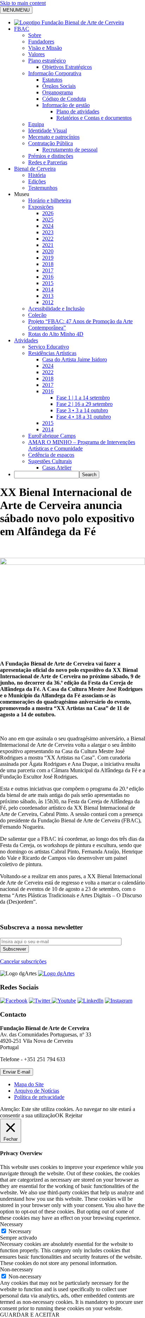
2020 (47, 251)
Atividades (26, 340)
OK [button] (59, 1115)
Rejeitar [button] (73, 1115)
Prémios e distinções (50, 156)
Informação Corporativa (54, 73)
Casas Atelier (56, 468)
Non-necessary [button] (16, 1269)
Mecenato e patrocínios (54, 137)
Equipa (36, 124)
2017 (47, 270)
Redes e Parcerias (47, 162)
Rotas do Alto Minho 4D (55, 334)
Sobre (34, 35)
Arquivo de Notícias (36, 1091)
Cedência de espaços (51, 455)
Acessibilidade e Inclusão (56, 309)
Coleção (37, 315)
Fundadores (41, 42)
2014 (47, 289)
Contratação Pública (50, 143)
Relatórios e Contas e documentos (94, 118)
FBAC (21, 29)
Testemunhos (42, 188)
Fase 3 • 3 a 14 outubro (82, 410)
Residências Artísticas (52, 353)
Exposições (40, 207)
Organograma (57, 92)
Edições (37, 181)
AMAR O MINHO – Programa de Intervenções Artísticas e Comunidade (81, 445)
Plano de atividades (77, 111)
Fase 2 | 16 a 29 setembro (84, 404)
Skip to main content (23, 3)
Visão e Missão (45, 48)
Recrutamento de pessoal (69, 150)
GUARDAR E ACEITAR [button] (29, 1315)
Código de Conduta (64, 99)
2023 (47, 232)
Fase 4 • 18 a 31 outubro (83, 417)
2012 (47, 302)
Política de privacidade (39, 1097)
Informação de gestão (66, 105)
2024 (47, 226)
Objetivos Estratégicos (67, 67)
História (37, 175)
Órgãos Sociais (59, 86)
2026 (47, 213)
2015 (47, 283)
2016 (47, 277)
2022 (47, 239)
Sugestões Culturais (50, 461)
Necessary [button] (11, 1224)
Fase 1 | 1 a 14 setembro (83, 398)
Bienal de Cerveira (35, 169)
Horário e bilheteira (49, 200)
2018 (47, 264)
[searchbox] (46, 474)
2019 (47, 258)
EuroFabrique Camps (52, 436)
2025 (47, 220)
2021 (47, 245)
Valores (36, 54)
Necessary (19, 1231)
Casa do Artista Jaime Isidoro (74, 359)
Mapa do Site (29, 1084)
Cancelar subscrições (23, 961)
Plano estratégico (47, 61)
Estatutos (52, 80)
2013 (47, 296)
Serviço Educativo (48, 347)
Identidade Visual (47, 131)
